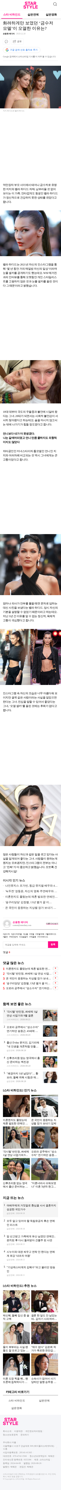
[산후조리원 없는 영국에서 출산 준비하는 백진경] (30, 1061)
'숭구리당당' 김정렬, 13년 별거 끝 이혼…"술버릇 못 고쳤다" (26, 903)
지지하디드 (43, 937)
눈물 (26, 934)
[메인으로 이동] (30, 8)
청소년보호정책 (10, 1435)
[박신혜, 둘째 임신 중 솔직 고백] (16, 1305)
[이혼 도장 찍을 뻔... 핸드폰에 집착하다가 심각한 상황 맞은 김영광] (16, 1368)
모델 (32, 934)
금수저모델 (17, 934)
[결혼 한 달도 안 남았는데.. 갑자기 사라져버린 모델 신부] (44, 1305)
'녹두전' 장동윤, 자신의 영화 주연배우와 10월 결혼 (30, 892)
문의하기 (24, 1435)
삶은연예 (33, 14)
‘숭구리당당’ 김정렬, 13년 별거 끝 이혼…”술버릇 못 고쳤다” (29, 983)
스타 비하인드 (11, 14)
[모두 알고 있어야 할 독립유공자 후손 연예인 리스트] (30, 1224)
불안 (6, 937)
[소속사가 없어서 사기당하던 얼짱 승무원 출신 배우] (44, 1368)
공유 (19, 41)
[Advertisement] (30, 148)
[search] (55, 4)
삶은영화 (51, 14)
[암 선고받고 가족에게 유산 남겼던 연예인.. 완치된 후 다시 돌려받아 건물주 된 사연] (30, 1240)
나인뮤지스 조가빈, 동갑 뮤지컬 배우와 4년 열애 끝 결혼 (30, 886)
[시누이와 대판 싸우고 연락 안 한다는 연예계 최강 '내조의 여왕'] (30, 1255)
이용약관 (18, 1431)
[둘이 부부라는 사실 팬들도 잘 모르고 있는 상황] (16, 1337)
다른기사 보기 (52, 923)
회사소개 (7, 1431)
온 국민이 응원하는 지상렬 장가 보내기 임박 (29, 908)
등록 (53, 944)
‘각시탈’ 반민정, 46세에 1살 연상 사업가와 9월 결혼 (29, 973)
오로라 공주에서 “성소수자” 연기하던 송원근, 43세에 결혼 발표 (29, 988)
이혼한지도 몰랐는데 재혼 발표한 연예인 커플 (29, 897)
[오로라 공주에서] (30, 1031)
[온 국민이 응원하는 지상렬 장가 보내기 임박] (44, 1110)
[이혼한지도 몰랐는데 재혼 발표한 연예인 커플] (16, 1110)
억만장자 (14, 937)
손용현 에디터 (8, 34)
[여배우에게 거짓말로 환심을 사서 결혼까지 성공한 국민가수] (30, 1209)
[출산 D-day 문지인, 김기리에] (30, 1046)
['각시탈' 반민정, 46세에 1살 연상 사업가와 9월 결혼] (30, 1015)
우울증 (33, 937)
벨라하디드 (51, 934)
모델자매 (40, 934)
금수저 (7, 934)
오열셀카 (24, 937)
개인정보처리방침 (33, 1431)
